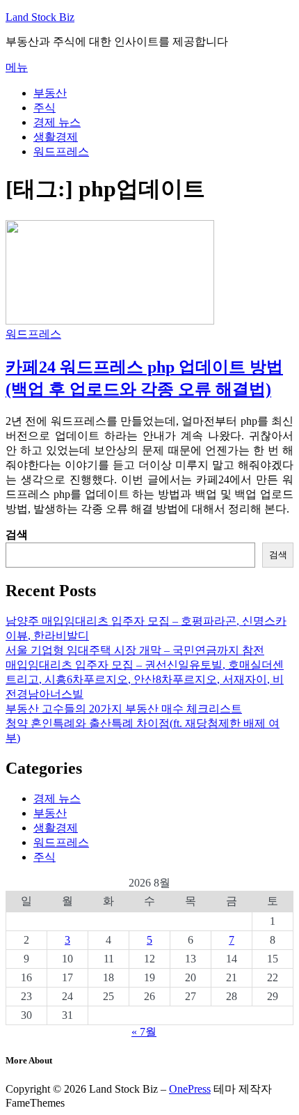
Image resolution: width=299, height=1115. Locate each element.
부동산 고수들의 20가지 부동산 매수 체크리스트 (124, 709)
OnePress (190, 1089)
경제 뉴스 (57, 122)
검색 (17, 534)
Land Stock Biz (40, 17)
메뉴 (17, 67)
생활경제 (55, 137)
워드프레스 (61, 151)
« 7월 (143, 1032)
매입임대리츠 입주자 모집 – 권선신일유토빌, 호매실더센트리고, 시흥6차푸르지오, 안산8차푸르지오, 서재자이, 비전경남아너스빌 (145, 679)
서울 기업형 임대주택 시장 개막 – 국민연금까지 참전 (135, 650)
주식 (44, 108)
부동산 (50, 93)
